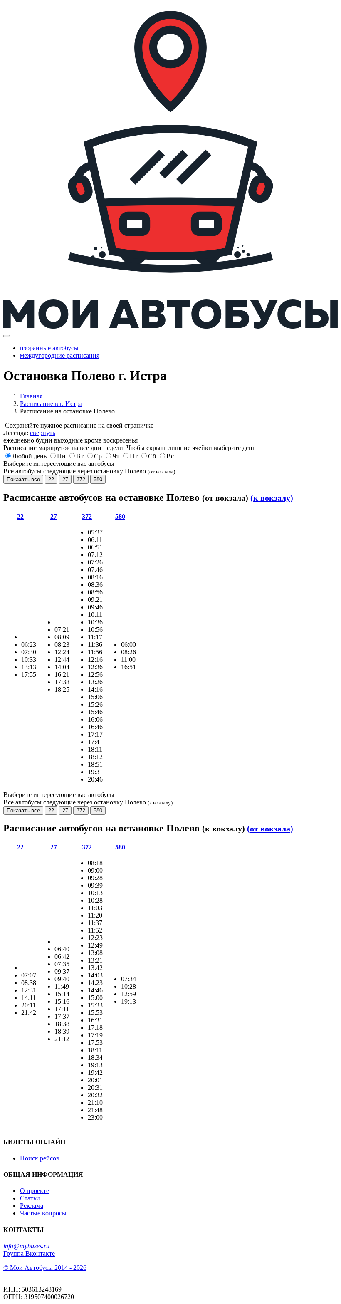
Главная (31, 396)
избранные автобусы (49, 347)
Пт (134, 456)
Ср (98, 456)
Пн (61, 456)
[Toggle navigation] (6, 336)
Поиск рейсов (39, 1158)
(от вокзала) (270, 828)
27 (65, 479)
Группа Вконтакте (29, 1253)
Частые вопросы (43, 1213)
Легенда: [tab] (29, 432)
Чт (115, 456)
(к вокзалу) (271, 497)
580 (98, 479)
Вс (170, 456)
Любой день (29, 456)
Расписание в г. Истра (51, 403)
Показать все (23, 479)
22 (51, 479)
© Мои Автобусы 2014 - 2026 (44, 1267)
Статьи (30, 1198)
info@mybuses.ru (26, 1246)
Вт (80, 456)
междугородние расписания (59, 355)
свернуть (42, 432)
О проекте (34, 1190)
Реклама (31, 1205)
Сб (152, 456)
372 (81, 479)
